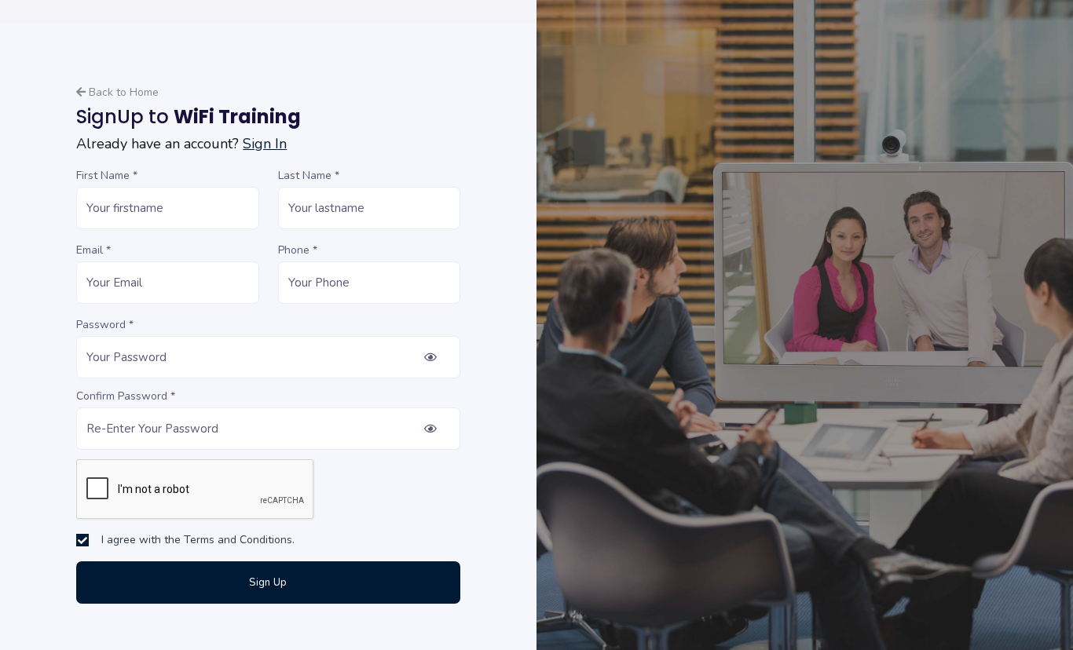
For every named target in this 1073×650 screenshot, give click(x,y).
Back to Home (122, 92)
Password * (105, 324)
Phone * (297, 250)
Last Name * (308, 175)
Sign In (265, 143)
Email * (93, 250)
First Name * (106, 175)
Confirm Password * (125, 396)
